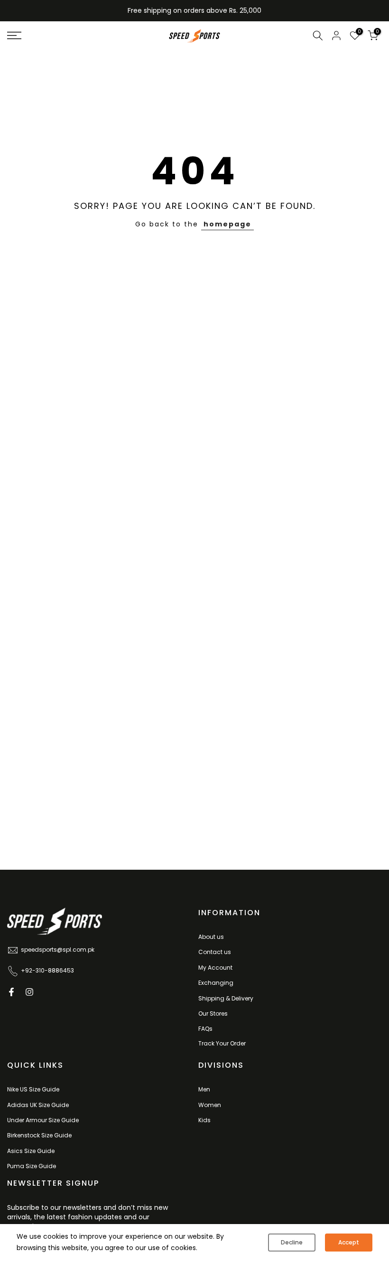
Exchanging (215, 983)
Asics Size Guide (31, 1151)
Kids (204, 1120)
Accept (348, 1242)
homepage (227, 224)
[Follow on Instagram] (29, 992)
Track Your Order (222, 1043)
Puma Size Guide (31, 1166)
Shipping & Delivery (225, 998)
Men (204, 1089)
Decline (292, 1242)
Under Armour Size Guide (43, 1120)
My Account (215, 968)
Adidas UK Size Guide (38, 1105)
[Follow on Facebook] (11, 992)
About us (211, 937)
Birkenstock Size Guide (39, 1135)
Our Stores (213, 1013)
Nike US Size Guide (33, 1089)
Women (209, 1105)
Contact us (214, 952)
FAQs (205, 1029)
